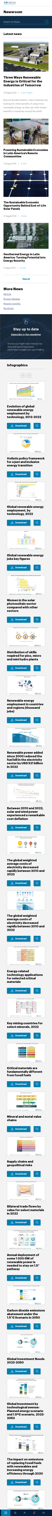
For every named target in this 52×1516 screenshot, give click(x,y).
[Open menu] (5, 1513)
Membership (8, 604)
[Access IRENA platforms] (24, 1513)
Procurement (8, 597)
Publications (8, 627)
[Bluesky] (4, 652)
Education (7, 630)
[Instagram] (27, 652)
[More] (16, 503)
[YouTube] (21, 652)
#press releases (11, 299)
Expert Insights (26, 93)
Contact (6, 601)
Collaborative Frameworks (13, 608)
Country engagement (12, 616)
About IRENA (8, 590)
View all (26, 279)
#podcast (8, 308)
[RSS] (44, 652)
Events (6, 623)
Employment (8, 593)
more (44, 571)
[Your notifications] (34, 1513)
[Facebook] (10, 652)
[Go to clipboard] (43, 1513)
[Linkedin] (38, 652)
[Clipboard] (23, 503)
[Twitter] (16, 652)
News (5, 619)
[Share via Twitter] (9, 503)
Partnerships (8, 612)
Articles (24, 164)
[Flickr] (32, 652)
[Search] (15, 1513)
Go (45, 644)
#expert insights (12, 304)
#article (7, 294)
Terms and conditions (10, 673)
